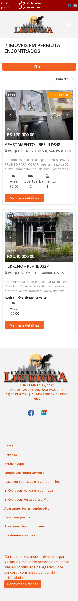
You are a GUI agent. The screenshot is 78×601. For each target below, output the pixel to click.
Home (8, 446)
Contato (10, 455)
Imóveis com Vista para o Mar (27, 499)
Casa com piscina (17, 517)
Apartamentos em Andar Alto (26, 508)
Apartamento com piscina (24, 526)
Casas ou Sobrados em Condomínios (32, 482)
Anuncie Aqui (14, 464)
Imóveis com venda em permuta (28, 490)
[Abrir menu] (69, 24)
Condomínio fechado (20, 535)
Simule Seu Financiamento (24, 473)
